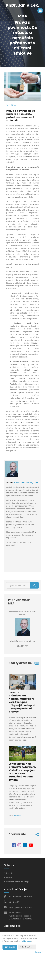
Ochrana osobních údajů (17, 881)
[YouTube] (31, 846)
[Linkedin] (25, 846)
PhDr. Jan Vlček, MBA (26, 482)
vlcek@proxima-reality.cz (20, 907)
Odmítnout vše (26, 947)
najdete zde (26, 941)
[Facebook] (14, 846)
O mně (9, 873)
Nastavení (38, 952)
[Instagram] (19, 846)
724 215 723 (14, 902)
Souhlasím (10, 947)
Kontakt (10, 877)
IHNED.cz (17, 815)
